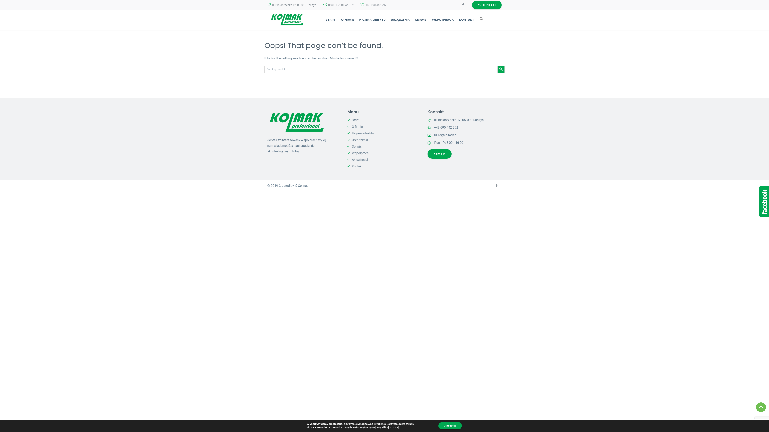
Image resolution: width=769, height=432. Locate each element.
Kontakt (466, 20)
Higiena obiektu (372, 20)
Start (330, 20)
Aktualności (360, 160)
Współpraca (443, 20)
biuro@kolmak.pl (445, 135)
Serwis (421, 20)
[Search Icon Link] (481, 20)
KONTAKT (489, 5)
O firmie (347, 20)
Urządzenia (400, 20)
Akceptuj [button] (450, 426)
